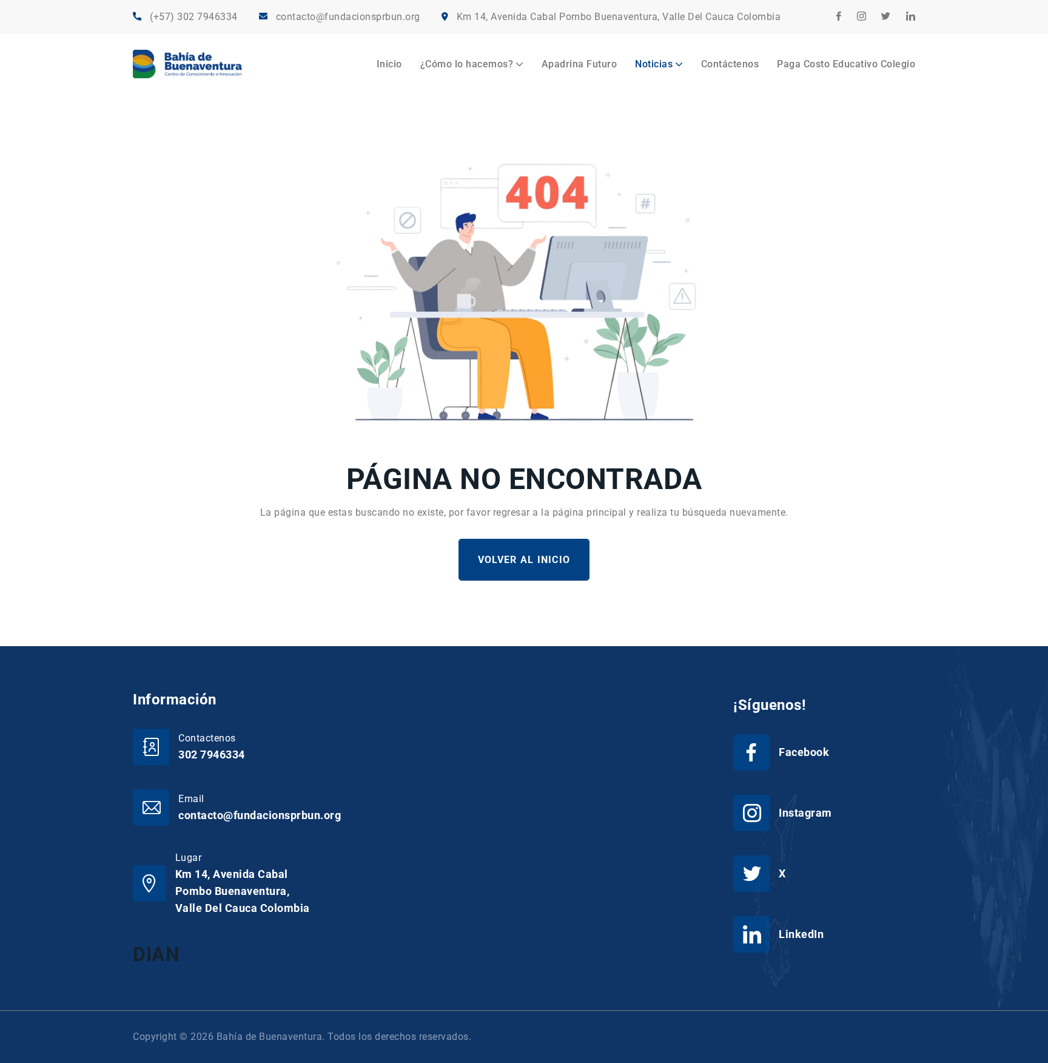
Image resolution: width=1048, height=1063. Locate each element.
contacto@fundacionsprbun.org (348, 16)
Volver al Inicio (524, 559)
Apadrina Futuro (579, 64)
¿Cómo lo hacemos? (467, 64)
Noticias (654, 64)
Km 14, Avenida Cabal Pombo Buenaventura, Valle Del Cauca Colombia (619, 16)
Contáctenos (730, 64)
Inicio (389, 64)
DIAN (156, 954)
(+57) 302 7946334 (194, 16)
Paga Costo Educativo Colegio (846, 64)
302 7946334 (211, 754)
